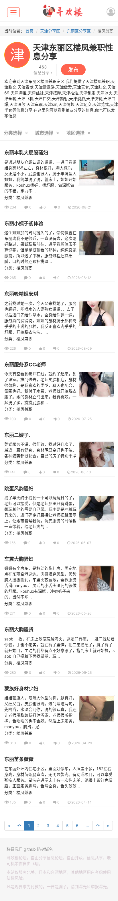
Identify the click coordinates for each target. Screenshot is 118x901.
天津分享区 (50, 30)
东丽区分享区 (79, 30)
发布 (73, 70)
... (87, 825)
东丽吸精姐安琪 (21, 294)
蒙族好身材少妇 (21, 689)
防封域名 (45, 849)
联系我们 (15, 849)
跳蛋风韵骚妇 (19, 488)
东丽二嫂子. (17, 435)
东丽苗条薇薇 (19, 759)
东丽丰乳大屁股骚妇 (26, 153)
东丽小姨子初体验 (23, 223)
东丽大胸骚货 (19, 629)
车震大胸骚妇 (19, 559)
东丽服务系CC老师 (25, 365)
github (30, 849)
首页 (29, 30)
